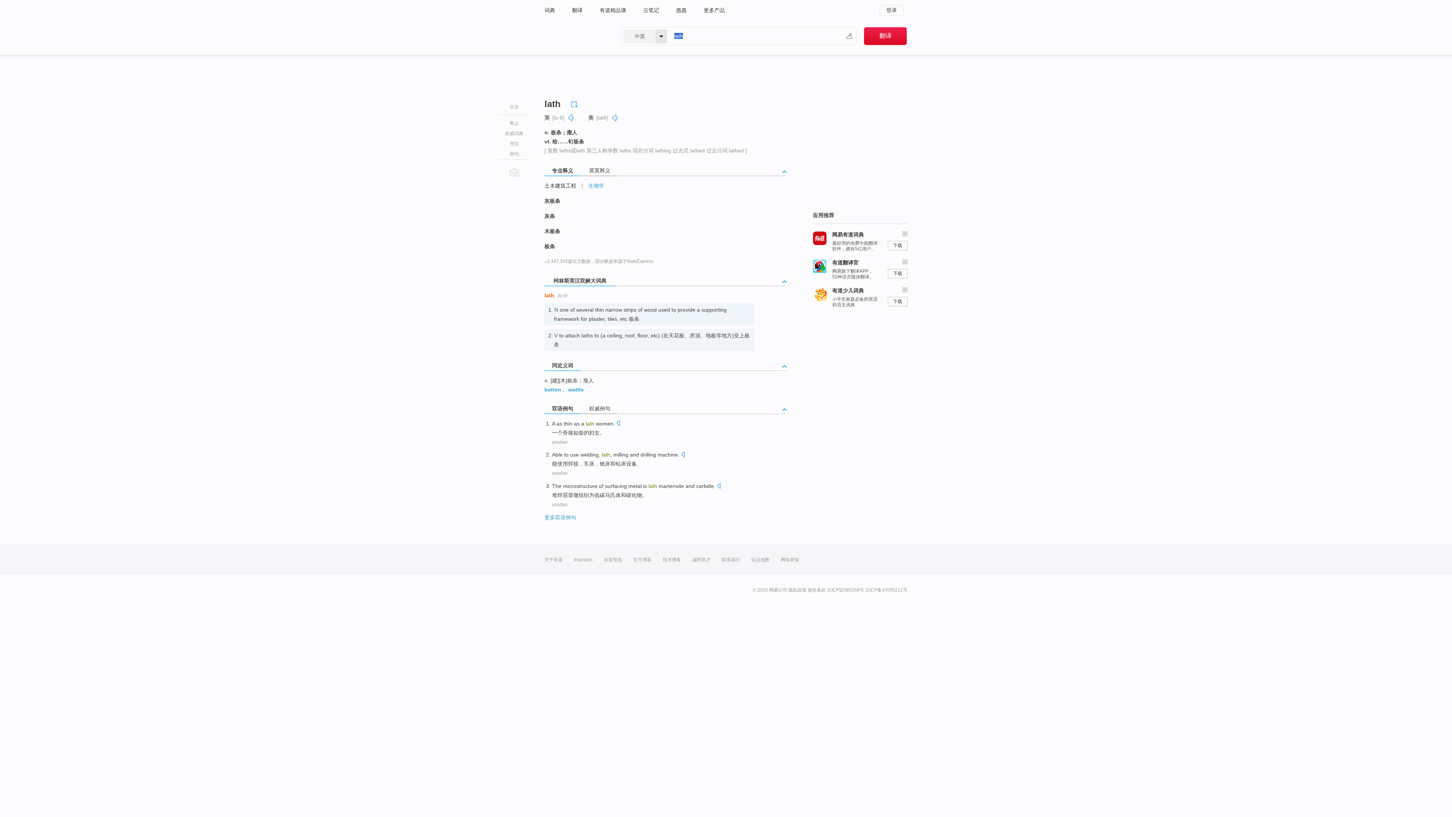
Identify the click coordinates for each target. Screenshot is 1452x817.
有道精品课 (613, 10)
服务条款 (817, 590)
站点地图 (760, 559)
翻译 (577, 10)
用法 (514, 143)
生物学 (596, 186)
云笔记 (651, 10)
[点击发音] (618, 424)
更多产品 (714, 10)
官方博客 (642, 559)
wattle (576, 390)
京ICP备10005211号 (886, 590)
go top (514, 171)
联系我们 (731, 559)
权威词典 (514, 133)
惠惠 (681, 10)
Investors (583, 559)
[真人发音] (571, 118)
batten (552, 390)
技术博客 (672, 559)
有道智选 (613, 559)
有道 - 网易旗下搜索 (575, 36)
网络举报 (790, 559)
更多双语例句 (560, 517)
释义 (514, 123)
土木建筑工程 (560, 186)
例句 (514, 154)
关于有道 (553, 559)
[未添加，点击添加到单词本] (575, 103)
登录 (891, 10)
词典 (549, 10)
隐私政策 (797, 590)
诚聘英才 (701, 559)
